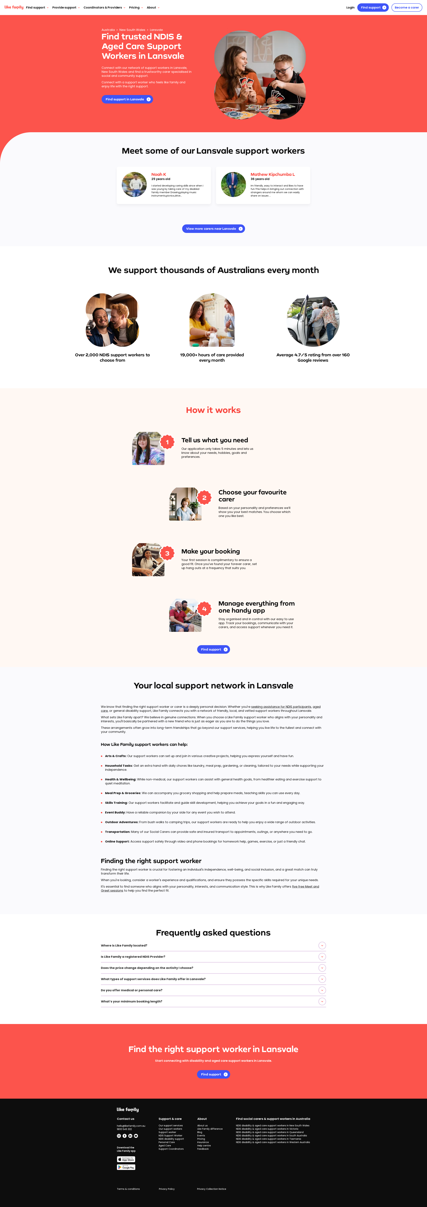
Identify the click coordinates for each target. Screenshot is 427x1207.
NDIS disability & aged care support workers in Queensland (270, 1132)
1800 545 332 (124, 1129)
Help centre (204, 1145)
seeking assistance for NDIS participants (281, 707)
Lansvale (156, 29)
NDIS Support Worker (170, 1135)
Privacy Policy (167, 1189)
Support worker (167, 1132)
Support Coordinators (171, 1149)
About (151, 7)
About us (202, 1125)
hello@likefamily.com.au (131, 1126)
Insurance (203, 1142)
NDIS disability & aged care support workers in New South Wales (272, 1125)
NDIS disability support (171, 1139)
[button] (213, 945)
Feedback (203, 1149)
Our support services (171, 1125)
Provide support (64, 7)
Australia (108, 29)
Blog (199, 1132)
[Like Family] (14, 8)
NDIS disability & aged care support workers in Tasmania (268, 1139)
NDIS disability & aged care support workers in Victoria (267, 1129)
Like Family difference (210, 1129)
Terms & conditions (128, 1189)
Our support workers (170, 1129)
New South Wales (132, 29)
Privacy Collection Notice (211, 1189)
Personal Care (167, 1142)
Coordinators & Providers (103, 7)
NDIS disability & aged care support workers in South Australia (271, 1135)
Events (201, 1135)
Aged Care (165, 1145)
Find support (35, 7)
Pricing (134, 7)
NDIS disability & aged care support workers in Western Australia (273, 1142)
